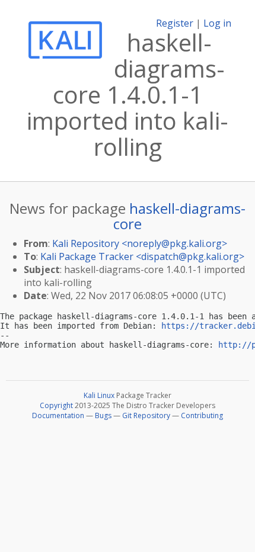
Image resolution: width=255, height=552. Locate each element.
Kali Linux (99, 395)
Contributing (202, 415)
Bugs (103, 415)
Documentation (58, 415)
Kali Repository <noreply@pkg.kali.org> (139, 243)
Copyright (56, 405)
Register (174, 23)
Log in (217, 23)
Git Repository (146, 415)
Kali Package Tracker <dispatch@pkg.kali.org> (142, 256)
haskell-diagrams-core (179, 215)
